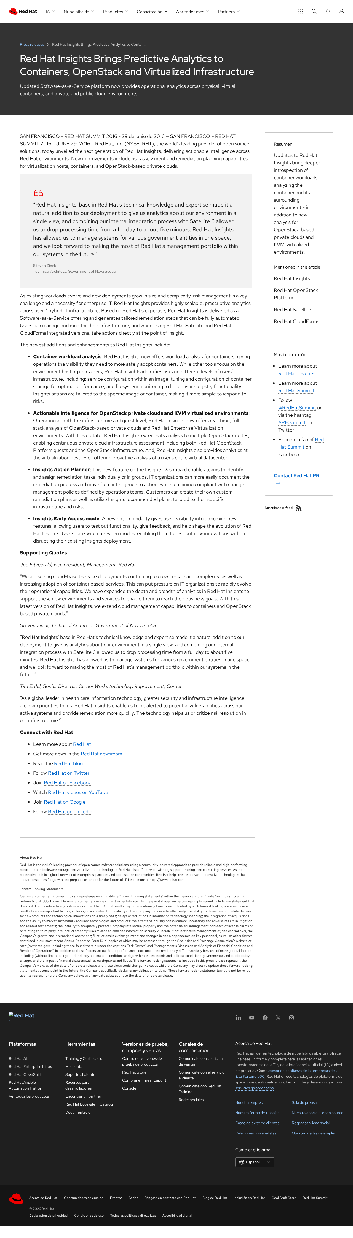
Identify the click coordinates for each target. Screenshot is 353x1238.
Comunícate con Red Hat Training (200, 1088)
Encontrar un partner (83, 1096)
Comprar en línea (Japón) (144, 1080)
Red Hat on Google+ (66, 802)
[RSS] (298, 508)
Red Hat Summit (296, 390)
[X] (278, 1019)
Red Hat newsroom (101, 754)
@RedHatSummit (297, 407)
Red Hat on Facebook (67, 782)
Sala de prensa (304, 1102)
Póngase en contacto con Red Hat (170, 1198)
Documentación (79, 1112)
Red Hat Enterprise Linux (30, 1066)
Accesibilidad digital (177, 1215)
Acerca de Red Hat (43, 1198)
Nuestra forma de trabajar (257, 1112)
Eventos (116, 1198)
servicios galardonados (254, 1087)
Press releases (32, 44)
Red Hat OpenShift (25, 1074)
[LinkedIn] (238, 1019)
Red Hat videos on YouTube (78, 792)
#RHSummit (292, 422)
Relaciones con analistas (255, 1133)
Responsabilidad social (311, 1122)
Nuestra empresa (249, 1102)
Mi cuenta (73, 1066)
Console (129, 1088)
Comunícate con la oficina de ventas (201, 1061)
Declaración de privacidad (48, 1215)
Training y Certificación (85, 1058)
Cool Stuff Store (284, 1198)
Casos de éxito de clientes (257, 1122)
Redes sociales (191, 1099)
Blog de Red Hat (214, 1198)
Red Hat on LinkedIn (70, 811)
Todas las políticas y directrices (133, 1215)
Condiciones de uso (89, 1215)
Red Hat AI (18, 1058)
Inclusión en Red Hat (249, 1198)
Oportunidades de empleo (314, 1133)
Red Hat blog (68, 763)
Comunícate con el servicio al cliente (201, 1075)
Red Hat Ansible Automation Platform (27, 1085)
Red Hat (82, 744)
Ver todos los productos (29, 1096)
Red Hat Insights (296, 373)
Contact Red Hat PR (296, 475)
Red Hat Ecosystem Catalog (89, 1104)
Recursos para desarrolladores (78, 1085)
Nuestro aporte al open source (317, 1112)
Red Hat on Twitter (68, 773)
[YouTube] (251, 1019)
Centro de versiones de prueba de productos (142, 1061)
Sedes (133, 1198)
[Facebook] (265, 1019)
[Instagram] (291, 1019)
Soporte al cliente (80, 1074)
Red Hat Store (134, 1072)
